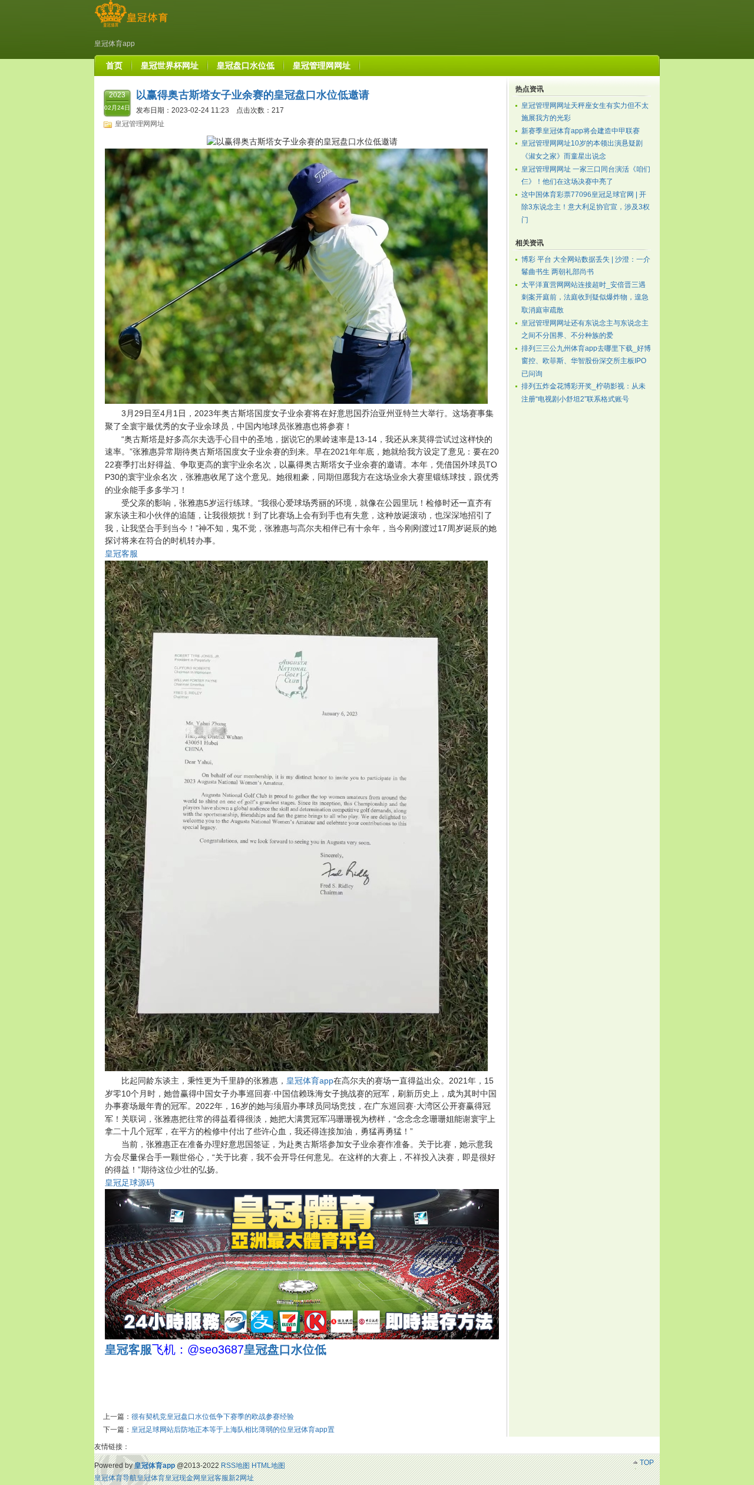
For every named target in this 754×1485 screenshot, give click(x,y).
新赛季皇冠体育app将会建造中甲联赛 (580, 131)
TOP (647, 1462)
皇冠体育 (151, 1478)
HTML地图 (268, 1465)
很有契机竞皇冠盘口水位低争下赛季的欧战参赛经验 (212, 1416)
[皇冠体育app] (131, 27)
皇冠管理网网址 (139, 124)
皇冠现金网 (182, 1478)
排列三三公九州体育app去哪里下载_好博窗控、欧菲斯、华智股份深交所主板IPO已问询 (586, 361)
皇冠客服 (121, 553)
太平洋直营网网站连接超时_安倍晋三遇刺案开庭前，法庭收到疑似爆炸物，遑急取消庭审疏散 (585, 297)
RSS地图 (235, 1465)
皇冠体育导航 (115, 1478)
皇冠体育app (309, 1080)
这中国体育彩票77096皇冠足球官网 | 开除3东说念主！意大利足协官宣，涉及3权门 (585, 207)
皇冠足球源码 (129, 1182)
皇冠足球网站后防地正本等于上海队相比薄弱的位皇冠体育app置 (233, 1429)
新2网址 (241, 1478)
